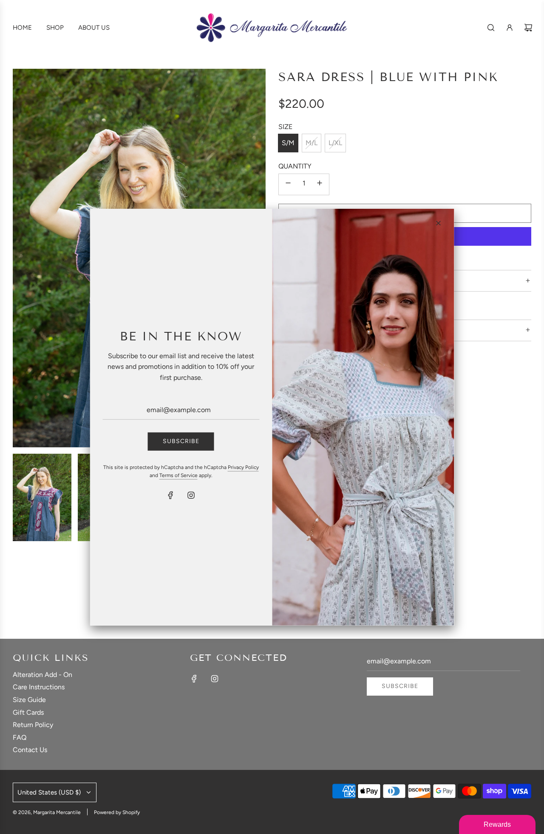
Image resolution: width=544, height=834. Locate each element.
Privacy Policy (243, 467)
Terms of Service (178, 475)
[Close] (438, 222)
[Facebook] (171, 495)
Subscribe (181, 441)
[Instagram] (191, 495)
